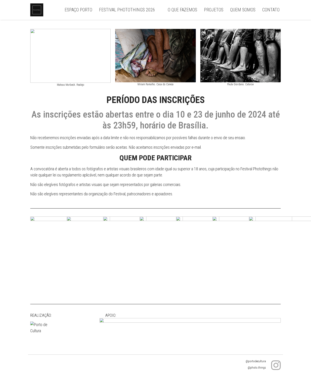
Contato (271, 10)
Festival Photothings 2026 (127, 10)
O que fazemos (182, 10)
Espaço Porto (78, 10)
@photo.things (257, 367)
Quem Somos (242, 10)
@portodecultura (256, 361)
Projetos (213, 10)
